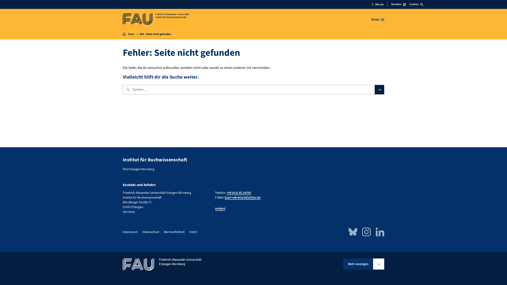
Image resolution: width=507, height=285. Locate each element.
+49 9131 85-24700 (239, 193)
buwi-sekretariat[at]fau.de (242, 197)
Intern (193, 232)
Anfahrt (220, 208)
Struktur (396, 4)
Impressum (130, 232)
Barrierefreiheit (174, 232)
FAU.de (379, 5)
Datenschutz (151, 232)
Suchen (414, 4)
